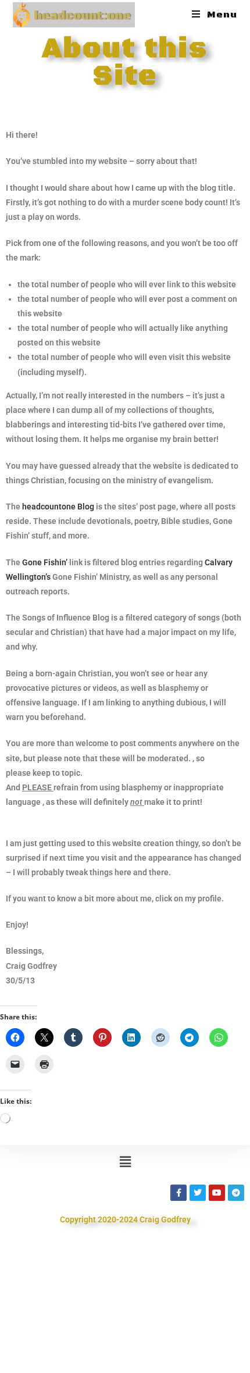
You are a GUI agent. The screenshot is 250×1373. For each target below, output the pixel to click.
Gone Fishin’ (44, 562)
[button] (125, 1162)
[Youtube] (217, 1193)
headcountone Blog (58, 506)
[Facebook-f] (178, 1193)
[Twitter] (198, 1193)
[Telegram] (236, 1193)
